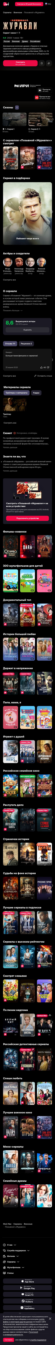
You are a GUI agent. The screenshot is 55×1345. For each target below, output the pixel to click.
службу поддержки (38, 1340)
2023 (9, 38)
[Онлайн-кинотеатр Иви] (6, 4)
